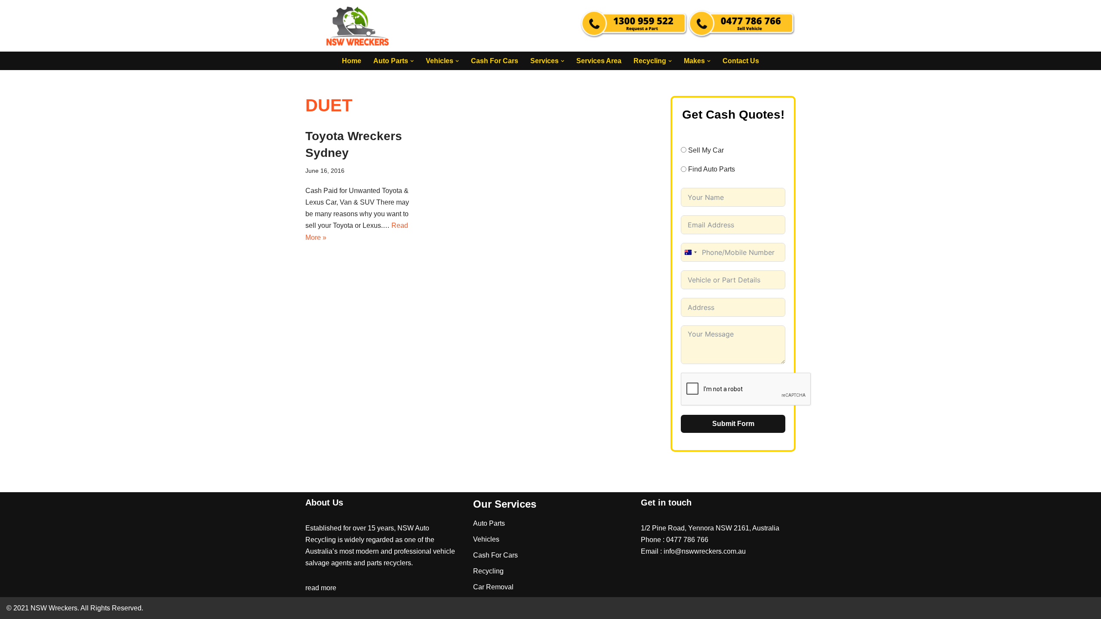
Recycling (488, 571)
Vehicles (486, 539)
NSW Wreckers (53, 608)
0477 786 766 (687, 539)
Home (351, 60)
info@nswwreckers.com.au (705, 551)
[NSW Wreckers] (358, 26)
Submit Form (733, 423)
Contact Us (741, 60)
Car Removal (493, 587)
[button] (412, 61)
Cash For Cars (494, 60)
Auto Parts (489, 523)
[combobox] (690, 252)
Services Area (598, 60)
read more (320, 587)
